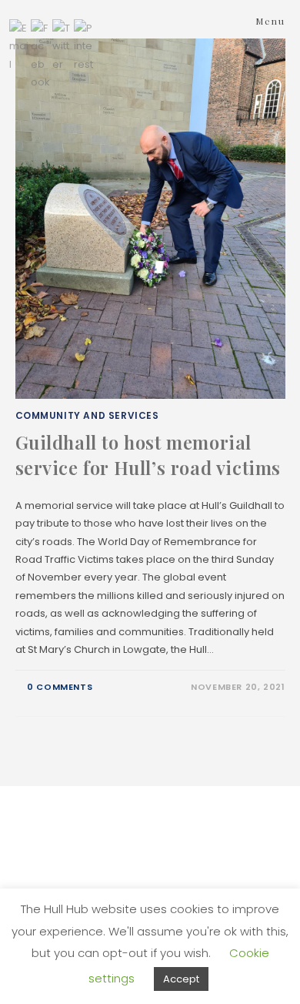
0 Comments (59, 687)
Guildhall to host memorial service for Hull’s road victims (148, 455)
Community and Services (87, 415)
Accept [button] (181, 979)
